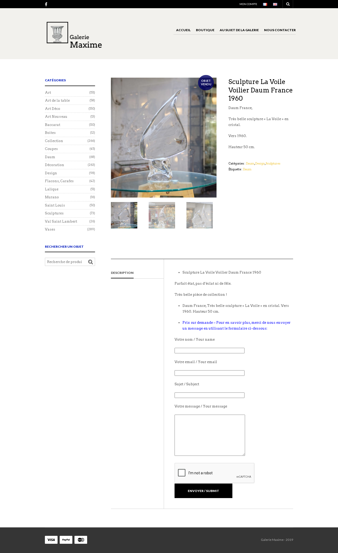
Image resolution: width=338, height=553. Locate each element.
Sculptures (273, 163)
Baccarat (52, 125)
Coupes (51, 149)
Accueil (183, 30)
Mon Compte (248, 4)
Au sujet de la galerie (239, 30)
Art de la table (57, 100)
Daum (250, 163)
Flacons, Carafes (59, 181)
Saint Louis (55, 205)
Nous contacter (280, 30)
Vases (50, 229)
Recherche (90, 262)
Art (48, 93)
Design (260, 163)
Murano (52, 197)
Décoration (54, 165)
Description (122, 273)
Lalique (51, 189)
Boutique (205, 30)
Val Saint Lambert (61, 221)
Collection (54, 141)
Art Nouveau (56, 117)
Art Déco (52, 109)
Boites (50, 133)
